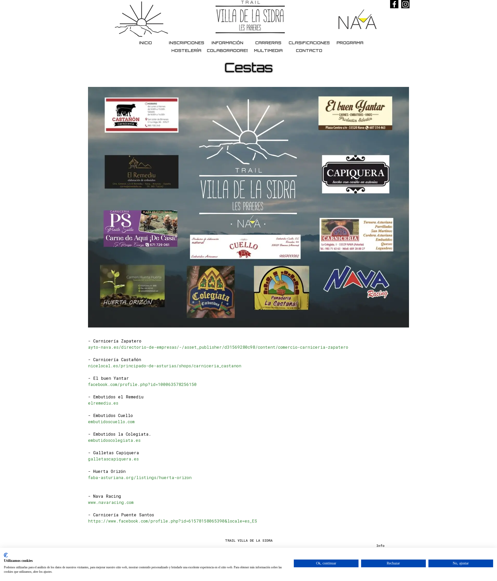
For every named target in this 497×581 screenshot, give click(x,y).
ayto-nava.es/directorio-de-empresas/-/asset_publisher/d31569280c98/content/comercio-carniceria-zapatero (218, 347)
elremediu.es (103, 403)
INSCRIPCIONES (186, 42)
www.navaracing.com (111, 502)
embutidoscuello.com (111, 421)
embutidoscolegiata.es (114, 440)
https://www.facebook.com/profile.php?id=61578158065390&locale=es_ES (172, 521)
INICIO (145, 42)
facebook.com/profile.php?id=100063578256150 (142, 384)
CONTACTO (309, 50)
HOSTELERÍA (186, 50)
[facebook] (394, 4)
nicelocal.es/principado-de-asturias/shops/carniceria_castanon (164, 365)
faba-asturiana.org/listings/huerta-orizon (140, 477)
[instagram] (405, 4)
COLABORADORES (228, 50)
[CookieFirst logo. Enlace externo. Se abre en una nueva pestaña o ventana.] (6, 555)
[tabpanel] (248, 431)
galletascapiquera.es (113, 458)
